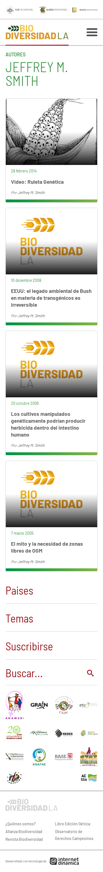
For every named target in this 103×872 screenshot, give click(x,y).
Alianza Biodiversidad (23, 831)
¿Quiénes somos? (20, 823)
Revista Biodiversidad (24, 839)
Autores (15, 54)
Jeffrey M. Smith (31, 192)
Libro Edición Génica (72, 823)
